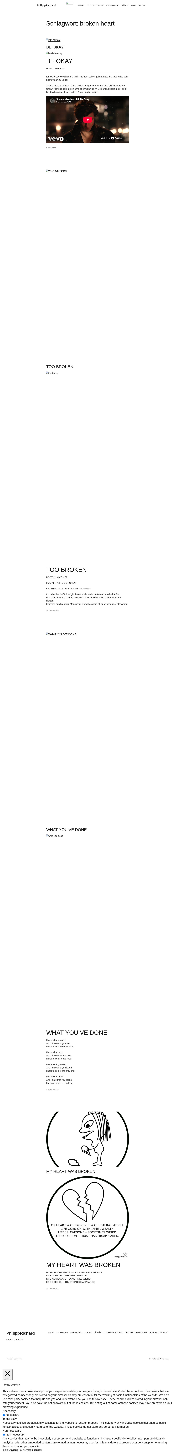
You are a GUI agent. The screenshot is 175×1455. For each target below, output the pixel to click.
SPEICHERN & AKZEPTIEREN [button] (22, 1450)
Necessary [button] (9, 1411)
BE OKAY (55, 47)
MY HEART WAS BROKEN (70, 1171)
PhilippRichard (46, 5)
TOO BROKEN (59, 366)
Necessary (12, 1414)
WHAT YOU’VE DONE (66, 829)
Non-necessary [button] (12, 1430)
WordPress (164, 1359)
